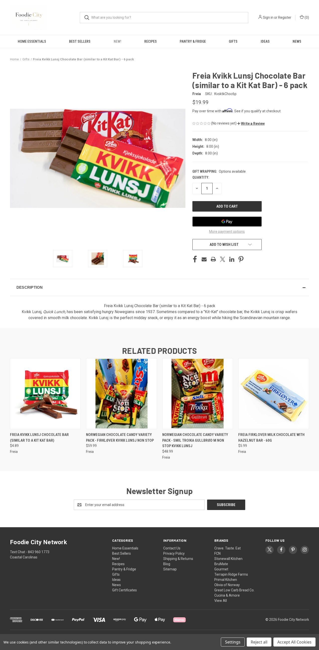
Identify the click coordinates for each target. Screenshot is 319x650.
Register (284, 17)
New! (117, 41)
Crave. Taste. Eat (227, 548)
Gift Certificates (124, 590)
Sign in (268, 17)
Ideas (265, 41)
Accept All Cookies (294, 642)
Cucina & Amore (227, 595)
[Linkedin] (231, 259)
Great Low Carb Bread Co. (234, 590)
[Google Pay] (227, 222)
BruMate (221, 564)
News (297, 41)
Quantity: (200, 177)
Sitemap (170, 569)
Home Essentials (32, 41)
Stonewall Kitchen (228, 559)
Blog (166, 564)
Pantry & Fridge (193, 41)
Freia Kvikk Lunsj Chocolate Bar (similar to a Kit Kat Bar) (39, 437)
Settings (232, 642)
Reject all (259, 642)
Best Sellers (79, 41)
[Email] (204, 259)
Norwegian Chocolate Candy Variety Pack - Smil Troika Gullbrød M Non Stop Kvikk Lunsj (195, 440)
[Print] (213, 259)
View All (220, 601)
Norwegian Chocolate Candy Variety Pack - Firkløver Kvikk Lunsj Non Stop (120, 437)
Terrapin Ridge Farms (231, 574)
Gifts (233, 41)
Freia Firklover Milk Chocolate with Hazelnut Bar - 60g (271, 437)
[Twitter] (222, 259)
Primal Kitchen (225, 580)
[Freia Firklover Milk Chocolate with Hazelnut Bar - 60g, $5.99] (273, 393)
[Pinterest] (241, 259)
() (306, 17)
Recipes (150, 41)
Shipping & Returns (178, 559)
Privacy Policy (174, 553)
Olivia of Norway (227, 585)
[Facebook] (194, 259)
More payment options (227, 232)
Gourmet (221, 569)
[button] (251, 124)
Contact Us (171, 548)
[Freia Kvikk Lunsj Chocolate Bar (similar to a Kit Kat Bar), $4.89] (45, 393)
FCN (217, 553)
